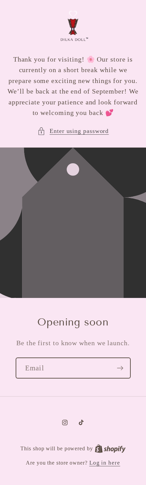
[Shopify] (110, 448)
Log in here (104, 462)
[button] (73, 131)
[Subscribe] (120, 368)
